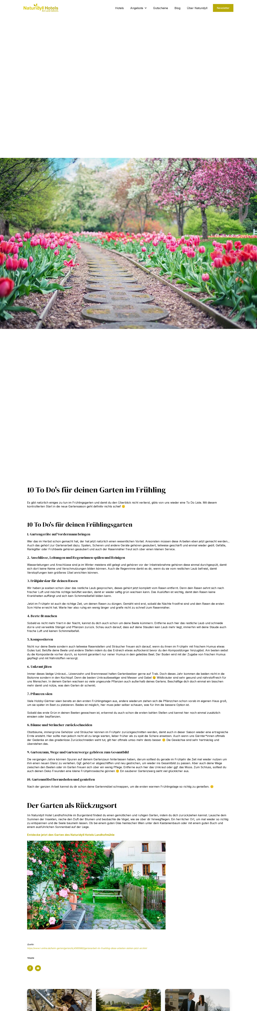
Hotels (119, 8)
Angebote (136, 8)
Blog (177, 8)
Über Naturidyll (197, 8)
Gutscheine (160, 8)
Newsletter (223, 7)
